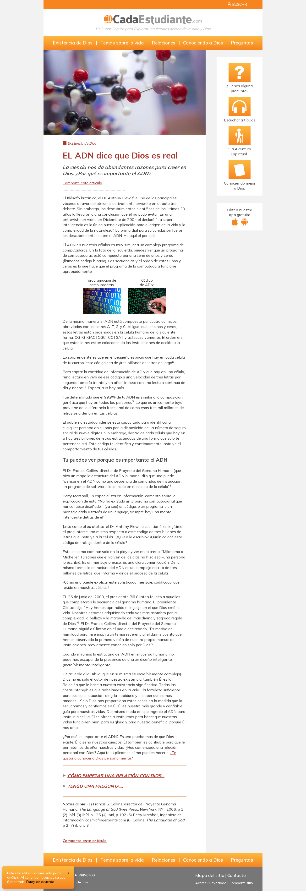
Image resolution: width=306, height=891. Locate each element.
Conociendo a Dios (203, 43)
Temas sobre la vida (122, 43)
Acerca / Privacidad (210, 883)
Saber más (16, 882)
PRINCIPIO (87, 875)
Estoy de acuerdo (40, 882)
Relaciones (163, 43)
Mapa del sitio (209, 875)
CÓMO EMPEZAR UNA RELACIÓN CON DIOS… (115, 775)
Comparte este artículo (82, 182)
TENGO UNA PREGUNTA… (95, 786)
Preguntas (242, 43)
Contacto (236, 875)
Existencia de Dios (73, 43)
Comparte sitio (241, 883)
